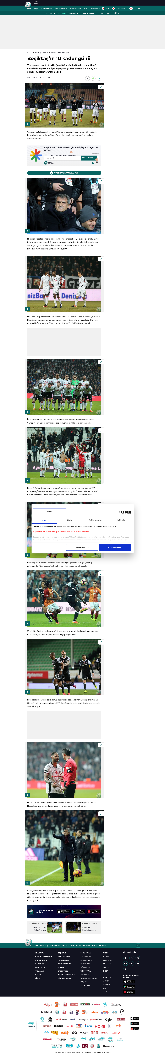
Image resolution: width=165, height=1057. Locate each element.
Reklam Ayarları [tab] (95, 520)
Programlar (86, 953)
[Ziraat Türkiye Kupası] (131, 8)
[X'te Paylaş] (87, 78)
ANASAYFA (39, 953)
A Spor (29, 53)
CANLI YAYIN (120, 8)
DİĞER (105, 971)
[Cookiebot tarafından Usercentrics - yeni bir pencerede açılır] (121, 512)
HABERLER (39, 964)
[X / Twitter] (131, 958)
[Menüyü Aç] (139, 8)
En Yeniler (50, 13)
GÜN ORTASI (85, 967)
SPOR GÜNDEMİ (87, 960)
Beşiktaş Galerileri (41, 53)
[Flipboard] (131, 963)
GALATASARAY (61, 8)
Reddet (49, 512)
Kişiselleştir (81, 547)
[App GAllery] (93, 911)
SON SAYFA (85, 975)
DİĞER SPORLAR (64, 978)
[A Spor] (28, 5)
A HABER (106, 985)
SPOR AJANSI (85, 964)
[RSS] (125, 969)
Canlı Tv (107, 977)
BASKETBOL (95, 8)
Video (106, 953)
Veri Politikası (68, 946)
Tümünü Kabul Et (115, 547)
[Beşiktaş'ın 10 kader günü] (64, 105)
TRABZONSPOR (75, 8)
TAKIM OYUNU (86, 971)
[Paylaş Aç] (136, 8)
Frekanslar (55, 946)
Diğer (116, 13)
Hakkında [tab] (121, 520)
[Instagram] (138, 958)
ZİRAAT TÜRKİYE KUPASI (68, 975)
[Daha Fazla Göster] (99, 78)
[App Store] (63, 911)
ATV (104, 988)
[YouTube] (125, 963)
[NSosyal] (138, 963)
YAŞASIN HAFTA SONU (89, 978)
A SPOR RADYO (41, 960)
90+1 (82, 989)
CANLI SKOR (40, 967)
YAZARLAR (39, 971)
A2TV (105, 992)
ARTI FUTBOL (86, 985)
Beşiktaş (62, 13)
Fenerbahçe (75, 13)
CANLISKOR (36, 3)
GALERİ (38, 975)
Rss (36, 946)
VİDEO (108, 8)
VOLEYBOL (107, 967)
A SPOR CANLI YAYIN (43, 956)
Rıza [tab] (44, 520)
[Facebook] (125, 958)
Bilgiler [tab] (70, 520)
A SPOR (106, 981)
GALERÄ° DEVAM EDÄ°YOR (66, 173)
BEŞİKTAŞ (38, 8)
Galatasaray (89, 13)
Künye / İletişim (99, 946)
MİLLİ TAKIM (107, 964)
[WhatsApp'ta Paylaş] (93, 78)
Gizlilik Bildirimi (83, 946)
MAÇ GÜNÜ (85, 982)
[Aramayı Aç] (138, 946)
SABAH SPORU (86, 956)
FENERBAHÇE (48, 8)
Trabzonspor (104, 13)
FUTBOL (86, 8)
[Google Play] (78, 911)
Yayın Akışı (44, 946)
